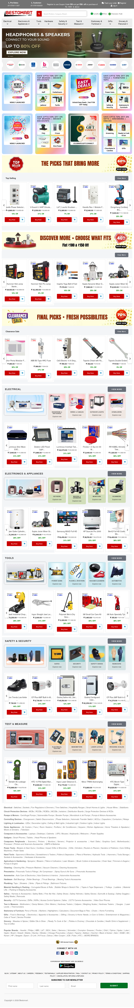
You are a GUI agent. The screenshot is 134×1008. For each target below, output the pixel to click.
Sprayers (31, 861)
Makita (27, 933)
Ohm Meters (50, 904)
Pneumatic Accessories (86, 871)
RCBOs (46, 811)
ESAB (122, 933)
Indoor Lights (99, 823)
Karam (6, 935)
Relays (126, 819)
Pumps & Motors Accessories (104, 815)
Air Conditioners (69, 827)
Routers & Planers (91, 848)
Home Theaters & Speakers (117, 827)
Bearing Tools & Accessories (69, 879)
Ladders (118, 887)
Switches (17, 807)
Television (25, 829)
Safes (64, 900)
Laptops (32, 833)
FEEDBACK (39, 973)
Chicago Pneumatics (56, 933)
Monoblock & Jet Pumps (80, 815)
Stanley (35, 933)
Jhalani (70, 933)
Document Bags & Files (80, 910)
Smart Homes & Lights (95, 807)
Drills (71, 848)
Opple (6, 933)
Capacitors (106, 819)
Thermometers (18, 906)
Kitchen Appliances (95, 827)
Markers (42, 910)
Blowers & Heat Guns (26, 848)
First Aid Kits (49, 893)
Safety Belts (38, 893)
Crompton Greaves (86, 930)
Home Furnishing (107, 910)
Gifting (63, 914)
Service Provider (24, 917)
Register (122, 3)
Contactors (117, 819)
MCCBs (54, 811)
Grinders (78, 848)
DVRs (30, 900)
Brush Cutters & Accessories (88, 861)
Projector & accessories (77, 841)
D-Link (33, 935)
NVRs (36, 900)
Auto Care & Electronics (26, 875)
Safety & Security (62, 22)
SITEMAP (13, 973)
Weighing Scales (90, 904)
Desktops (41, 833)
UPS (58, 833)
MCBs (31, 811)
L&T (42, 930)
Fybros (112, 930)
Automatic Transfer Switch (82, 819)
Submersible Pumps (45, 815)
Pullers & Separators (66, 854)
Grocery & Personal (122, 22)
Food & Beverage (18, 914)
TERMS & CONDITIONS (113, 973)
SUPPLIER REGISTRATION (65, 973)
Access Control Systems (50, 900)
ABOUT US (21, 973)
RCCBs (39, 811)
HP (12, 935)
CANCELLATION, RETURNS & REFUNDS (70, 976)
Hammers (112, 854)
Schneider (72, 930)
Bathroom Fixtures (58, 883)
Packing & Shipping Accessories (23, 889)
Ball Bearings (19, 879)
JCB (68, 935)
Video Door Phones (102, 900)
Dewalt (20, 933)
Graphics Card (108, 841)
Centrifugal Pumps (28, 815)
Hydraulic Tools (99, 854)
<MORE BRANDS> (91, 935)
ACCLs (97, 819)
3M (127, 933)
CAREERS (30, 973)
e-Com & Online (97, 914)
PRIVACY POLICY (98, 973)
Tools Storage (123, 854)
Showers (24, 883)
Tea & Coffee (9, 923)
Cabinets (50, 833)
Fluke (74, 935)
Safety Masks (9, 896)
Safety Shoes (62, 893)
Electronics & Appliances (23, 22)
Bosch (13, 933)
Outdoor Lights (86, 823)
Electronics (32, 914)
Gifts (110, 21)
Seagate (18, 935)
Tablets (30, 837)
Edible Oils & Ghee (38, 921)
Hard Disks (95, 841)
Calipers (77, 904)
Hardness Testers (65, 904)
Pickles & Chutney (76, 921)
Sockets (26, 807)
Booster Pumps (62, 815)
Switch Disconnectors (45, 819)
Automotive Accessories (70, 875)
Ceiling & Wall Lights (56, 823)
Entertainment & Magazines (117, 914)
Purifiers (57, 827)
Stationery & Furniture (96, 22)
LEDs (28, 823)
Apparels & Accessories (49, 914)
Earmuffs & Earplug (106, 893)
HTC (80, 935)
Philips (31, 930)
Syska (119, 930)
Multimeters (25, 904)
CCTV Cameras (19, 900)
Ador (116, 933)
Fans (36, 827)
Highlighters (53, 910)
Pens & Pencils (31, 910)
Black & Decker (106, 933)
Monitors (51, 841)
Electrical (7, 21)
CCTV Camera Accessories (80, 900)
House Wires (112, 807)
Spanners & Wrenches (25, 854)
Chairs (95, 910)
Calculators (64, 910)
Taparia (78, 933)
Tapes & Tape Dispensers (93, 887)
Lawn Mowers (69, 861)
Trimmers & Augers (121, 861)
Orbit (106, 930)
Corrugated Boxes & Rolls (42, 887)
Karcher (94, 933)
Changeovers (28, 819)
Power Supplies (97, 833)
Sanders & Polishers (109, 848)
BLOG (7, 973)
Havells (23, 930)
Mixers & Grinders (11, 829)
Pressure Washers (33, 867)
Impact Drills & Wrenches (56, 848)
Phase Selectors (62, 819)
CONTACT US (86, 973)
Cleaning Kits (19, 867)
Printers (42, 841)
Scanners (32, 841)
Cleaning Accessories (68, 867)
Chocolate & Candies (95, 921)
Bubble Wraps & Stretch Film (67, 887)
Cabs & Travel (10, 917)
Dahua (50, 935)
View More (122, 178)
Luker (126, 930)
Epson (26, 935)
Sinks (31, 883)
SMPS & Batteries (52, 844)
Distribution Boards (76, 811)
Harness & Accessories (21, 893)
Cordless (40, 848)
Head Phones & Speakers (45, 837)
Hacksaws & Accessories (35, 857)
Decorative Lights (39, 823)
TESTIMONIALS (49, 973)
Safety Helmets (76, 893)
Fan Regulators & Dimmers (42, 807)
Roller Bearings (33, 879)
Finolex (99, 930)
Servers (60, 841)
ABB (37, 930)
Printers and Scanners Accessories (28, 844)
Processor (8, 844)
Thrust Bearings (49, 879)
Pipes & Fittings (42, 883)
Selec (54, 930)
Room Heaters (46, 827)
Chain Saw (106, 861)
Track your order (110, 3)
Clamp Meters (37, 904)
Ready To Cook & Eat (57, 921)
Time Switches (61, 807)
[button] (22, 219)
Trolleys (109, 887)
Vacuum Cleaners (50, 867)
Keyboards (74, 833)
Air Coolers (27, 827)
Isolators (62, 811)
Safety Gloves (90, 893)
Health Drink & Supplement (117, 921)
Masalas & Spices (20, 921)
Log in (115, 5)
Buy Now (12, 219)
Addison (86, 933)
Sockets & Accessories (13, 857)
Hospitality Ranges (77, 807)
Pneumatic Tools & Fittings (27, 871)
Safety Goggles (122, 893)
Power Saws (19, 850)
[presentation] (4, 44)
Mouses (65, 833)
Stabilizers (124, 807)
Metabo (43, 933)
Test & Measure (78, 22)
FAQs (78, 973)
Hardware (48, 21)
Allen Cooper (59, 935)
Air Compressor (46, 871)
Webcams (84, 833)
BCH (48, 930)
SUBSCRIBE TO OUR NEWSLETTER (67, 980)
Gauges (120, 904)
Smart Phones (19, 837)
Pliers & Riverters (84, 854)
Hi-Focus (41, 935)
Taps (16, 883)
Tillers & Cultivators (53, 861)
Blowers (40, 861)
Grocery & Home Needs (78, 914)
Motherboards (123, 841)
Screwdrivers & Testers (45, 854)
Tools (38, 21)
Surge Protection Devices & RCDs (99, 811)
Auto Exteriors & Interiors (47, 875)
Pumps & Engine (11, 863)
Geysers (81, 827)
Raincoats (21, 896)
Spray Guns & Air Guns (65, 871)
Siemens (62, 930)
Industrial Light (72, 823)
